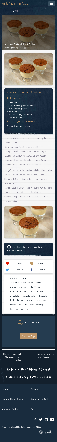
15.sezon (22, 282)
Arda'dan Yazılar (10, 409)
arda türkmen (34, 282)
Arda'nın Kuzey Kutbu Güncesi (28, 377)
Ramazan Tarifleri (18, 278)
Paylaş (43, 269)
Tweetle (19, 269)
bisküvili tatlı (34, 287)
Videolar (34, 388)
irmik (12, 291)
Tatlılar (13, 282)
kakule (20, 300)
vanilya (24, 308)
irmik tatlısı (22, 291)
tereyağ (39, 304)
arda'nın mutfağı (18, 287)
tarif (26, 304)
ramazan (30, 300)
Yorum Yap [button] (28, 336)
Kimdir (34, 409)
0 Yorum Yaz (43, 263)
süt (20, 304)
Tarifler (5, 388)
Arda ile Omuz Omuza (12, 399)
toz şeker (14, 308)
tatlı (32, 304)
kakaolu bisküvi (30, 295)
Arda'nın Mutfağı (15, 3)
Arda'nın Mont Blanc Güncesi (28, 369)
